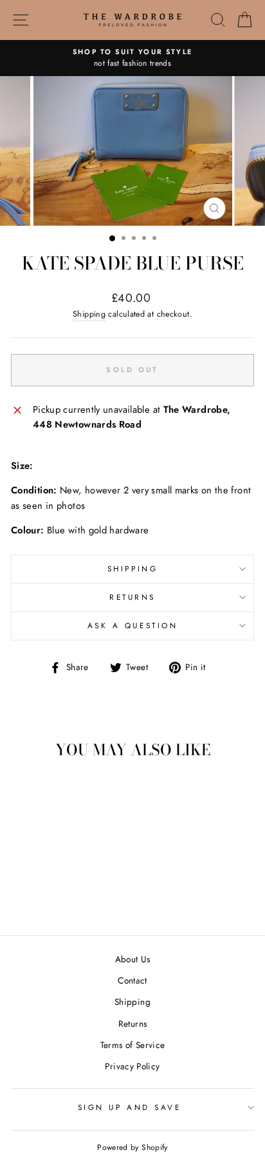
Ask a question (132, 625)
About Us (133, 959)
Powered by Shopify (132, 1147)
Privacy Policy (132, 1066)
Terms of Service (132, 1044)
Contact (132, 980)
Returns (132, 596)
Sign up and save (129, 1107)
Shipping (89, 314)
